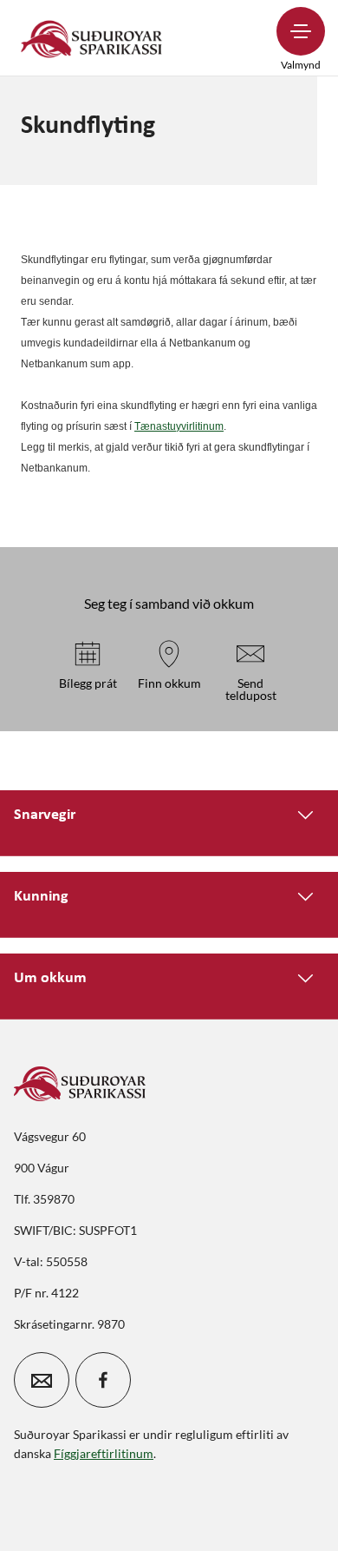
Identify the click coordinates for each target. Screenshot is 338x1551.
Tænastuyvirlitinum (179, 426)
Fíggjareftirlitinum (103, 1453)
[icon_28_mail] (41, 1380)
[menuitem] (92, 38)
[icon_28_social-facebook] (103, 1380)
